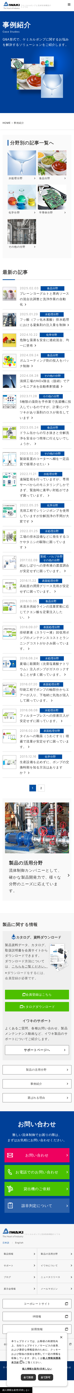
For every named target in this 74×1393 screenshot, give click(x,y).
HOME (6, 122)
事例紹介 (36, 1083)
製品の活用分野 (36, 1069)
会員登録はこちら (39, 994)
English (19, 1243)
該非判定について (37, 1205)
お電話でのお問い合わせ (37, 1172)
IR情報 (37, 1316)
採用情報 (37, 1329)
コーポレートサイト (37, 1303)
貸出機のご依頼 (37, 1188)
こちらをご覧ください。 (30, 966)
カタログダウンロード (38, 1007)
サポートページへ (37, 1050)
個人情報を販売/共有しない (16, 1390)
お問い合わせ (37, 1155)
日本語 (6, 1243)
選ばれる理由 (36, 1097)
